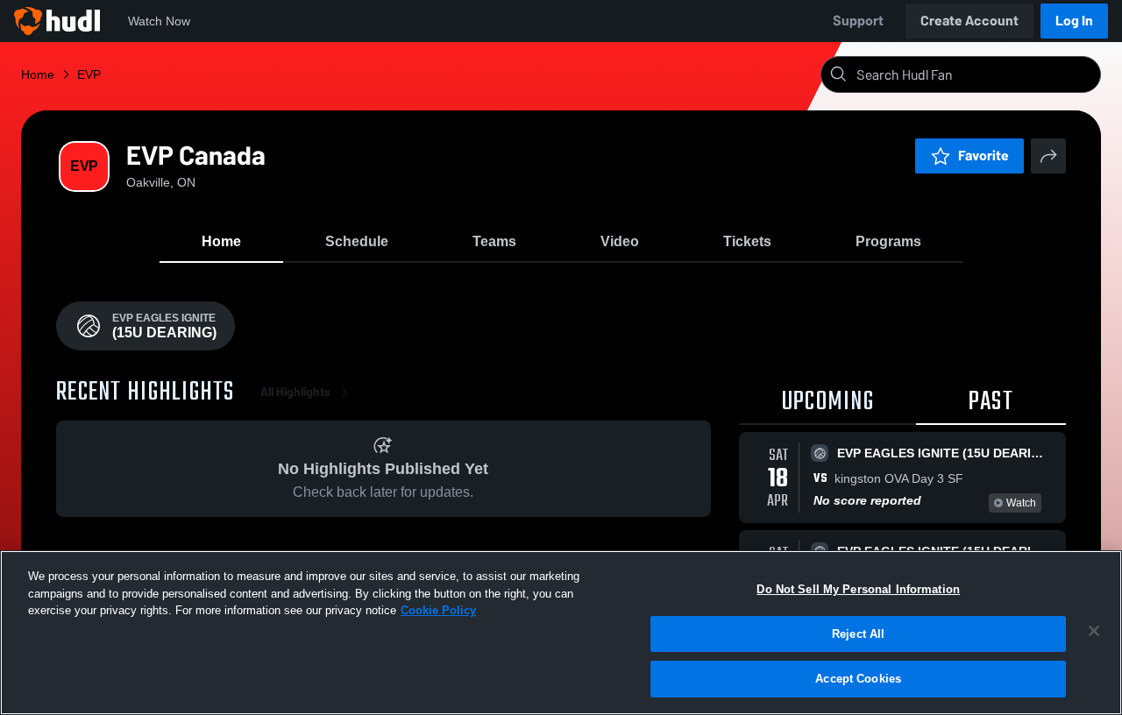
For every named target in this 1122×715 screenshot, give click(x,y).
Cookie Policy (438, 610)
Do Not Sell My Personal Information (858, 589)
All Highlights (295, 392)
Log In (1074, 20)
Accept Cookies (858, 678)
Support (858, 20)
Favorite (983, 155)
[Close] (1094, 631)
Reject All (858, 634)
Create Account (969, 20)
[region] (561, 632)
